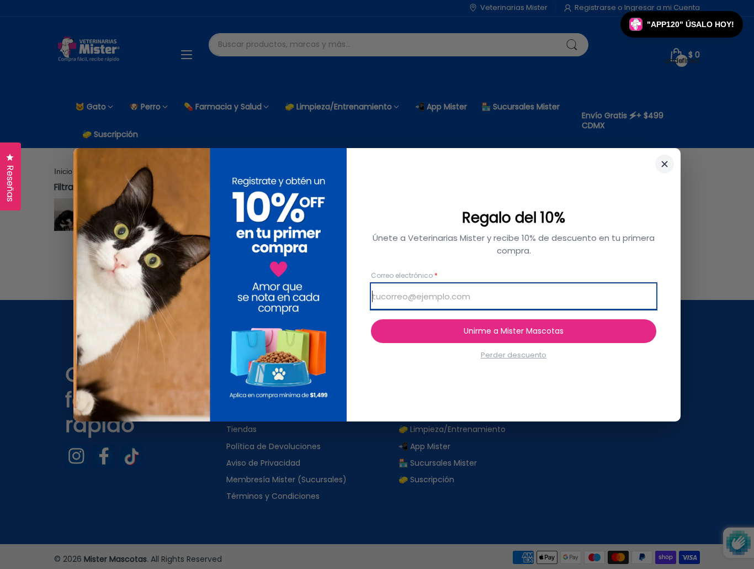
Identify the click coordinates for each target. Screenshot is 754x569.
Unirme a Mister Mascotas (514, 330)
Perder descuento (513, 355)
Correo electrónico (404, 275)
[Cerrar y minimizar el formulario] (664, 164)
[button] (681, 24)
